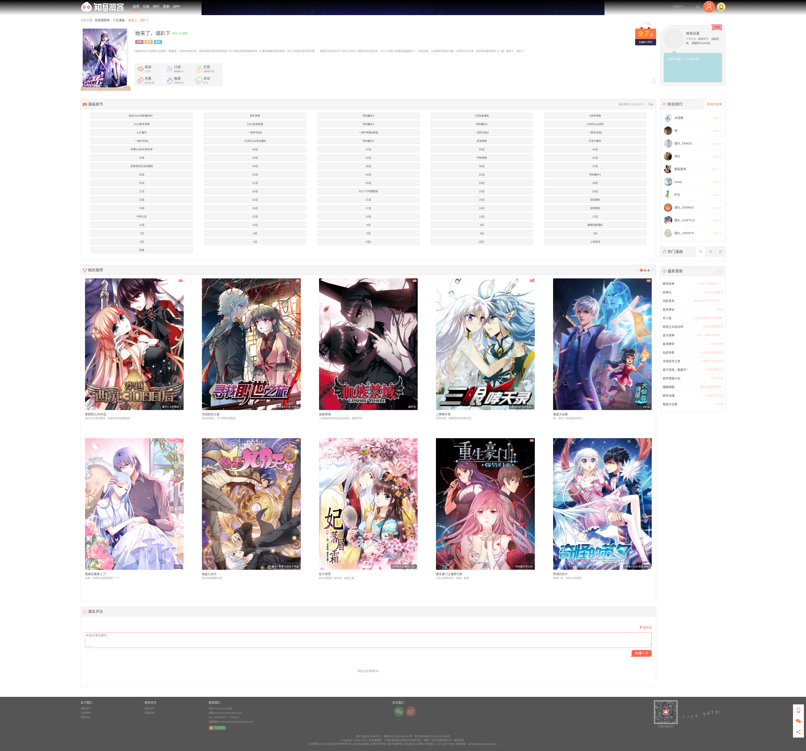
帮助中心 (86, 717)
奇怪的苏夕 (560, 574)
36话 (141, 174)
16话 (481, 208)
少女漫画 (119, 20)
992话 (719, 309)
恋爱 (139, 42)
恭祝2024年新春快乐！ (142, 115)
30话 (368, 183)
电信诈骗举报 (394, 744)
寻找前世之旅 (211, 414)
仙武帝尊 (668, 352)
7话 (142, 233)
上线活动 (595, 241)
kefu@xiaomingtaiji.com (228, 713)
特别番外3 (482, 124)
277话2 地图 (716, 343)
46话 (481, 149)
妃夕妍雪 (325, 574)
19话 (141, 208)
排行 (156, 6)
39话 (368, 166)
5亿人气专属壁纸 (368, 191)
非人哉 (667, 318)
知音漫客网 (102, 20)
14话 (368, 216)
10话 (255, 225)
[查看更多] (719, 271)
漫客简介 (86, 708)
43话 (255, 157)
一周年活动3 (482, 132)
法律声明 (86, 713)
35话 (255, 174)
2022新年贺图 (142, 124)
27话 (141, 191)
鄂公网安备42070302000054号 (432, 736)
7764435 (234, 717)
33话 (481, 174)
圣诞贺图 (482, 141)
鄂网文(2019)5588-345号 (398, 736)
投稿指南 (150, 713)
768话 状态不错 (714, 395)
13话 (481, 216)
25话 (481, 191)
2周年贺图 (595, 115)
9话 (368, 225)
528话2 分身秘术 (713, 292)
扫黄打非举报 (378, 744)
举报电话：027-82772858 (439, 744)
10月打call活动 (595, 124)
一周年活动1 (142, 141)
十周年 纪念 (716, 378)
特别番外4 (368, 124)
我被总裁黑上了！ (97, 574)
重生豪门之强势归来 (449, 574)
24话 (595, 191)
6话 (255, 233)
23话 (141, 199)
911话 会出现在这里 (711, 352)
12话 (595, 216)
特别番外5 (368, 115)
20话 (481, 199)
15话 (255, 216)
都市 (148, 42)
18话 (255, 208)
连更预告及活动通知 (141, 166)
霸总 (157, 42)
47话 (368, 149)
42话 (368, 157)
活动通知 (595, 199)
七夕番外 (142, 132)
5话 (368, 233)
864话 (719, 404)
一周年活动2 (595, 132)
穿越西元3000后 (701, 43)
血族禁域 (325, 414)
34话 (368, 174)
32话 (141, 183)
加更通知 (595, 208)
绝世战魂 (668, 395)
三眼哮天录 (443, 414)
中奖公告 (142, 216)
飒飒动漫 (692, 33)
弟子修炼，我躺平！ (676, 369)
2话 (142, 241)
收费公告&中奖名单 (142, 149)
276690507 (220, 717)
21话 (368, 199)
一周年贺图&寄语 (368, 132)
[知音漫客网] (102, 7)
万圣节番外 (595, 141)
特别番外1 (595, 174)
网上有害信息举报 (359, 744)
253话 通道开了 (714, 369)
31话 (255, 183)
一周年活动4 (255, 132)
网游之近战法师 (673, 326)
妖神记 (667, 292)
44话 (141, 157)
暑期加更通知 (595, 225)
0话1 (481, 241)
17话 (368, 208)
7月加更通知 (482, 115)
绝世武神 (668, 283)
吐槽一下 (641, 653)
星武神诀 (668, 309)
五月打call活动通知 (255, 141)
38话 (481, 166)
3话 (595, 233)
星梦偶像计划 (671, 378)
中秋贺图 (482, 157)
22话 (255, 199)
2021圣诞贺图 (255, 124)
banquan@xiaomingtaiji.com (237, 721)
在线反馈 (220, 727)
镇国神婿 (668, 387)
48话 (255, 149)
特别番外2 (368, 141)
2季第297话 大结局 (712, 361)
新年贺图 (255, 115)
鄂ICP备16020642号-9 (369, 736)
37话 (595, 166)
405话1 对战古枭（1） (710, 283)
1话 (255, 241)
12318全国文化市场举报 (334, 744)
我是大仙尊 (560, 414)
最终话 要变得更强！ (711, 386)
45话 (595, 149)
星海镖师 (668, 344)
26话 (255, 191)
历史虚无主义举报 (413, 744)
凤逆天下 (703, 39)
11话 (141, 225)
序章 (141, 250)
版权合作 (150, 708)
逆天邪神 (668, 335)
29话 (481, 183)
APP (176, 6)
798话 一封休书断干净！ (709, 335)
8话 (482, 225)
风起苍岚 (668, 301)
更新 (166, 6)
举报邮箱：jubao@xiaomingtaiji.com (476, 744)
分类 (146, 6)
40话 (255, 166)
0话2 (368, 241)
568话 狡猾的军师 (713, 326)
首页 (136, 6)
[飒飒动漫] (674, 38)
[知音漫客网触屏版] (721, 7)
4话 (482, 233)
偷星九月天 (209, 574)
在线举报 (314, 744)
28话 (595, 183)
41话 (595, 157)
